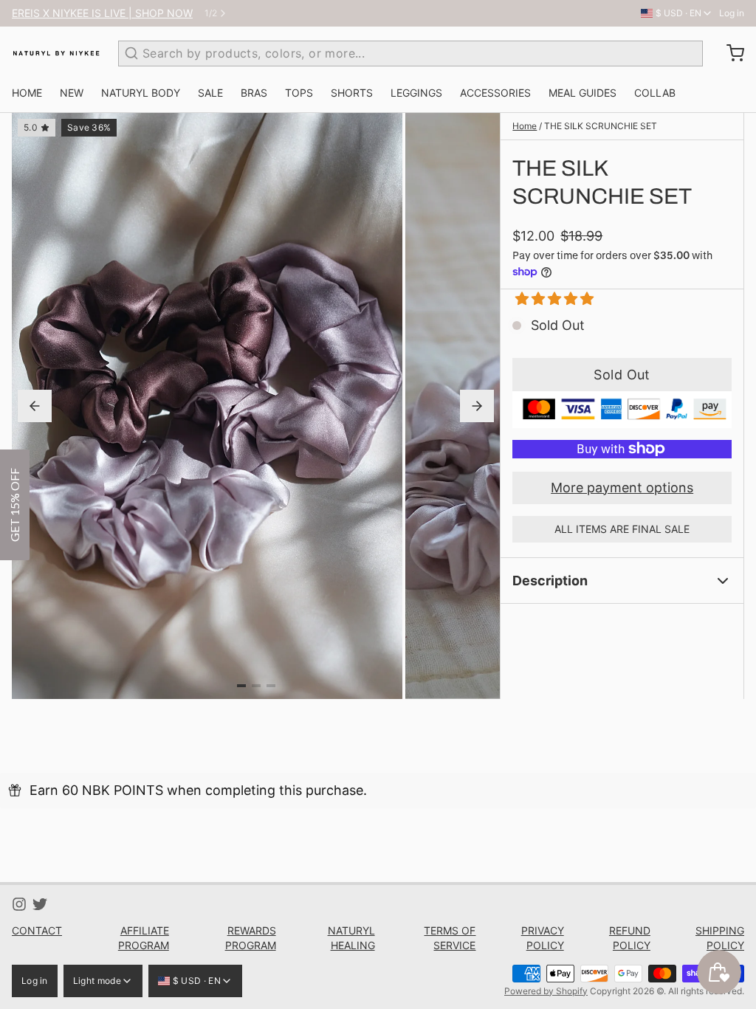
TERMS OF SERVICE (449, 937)
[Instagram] (19, 904)
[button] (549, 298)
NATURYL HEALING (351, 937)
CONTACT (37, 930)
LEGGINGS (416, 92)
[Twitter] (39, 904)
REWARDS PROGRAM (250, 937)
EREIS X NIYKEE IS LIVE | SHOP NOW (102, 13)
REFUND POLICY (629, 937)
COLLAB (655, 92)
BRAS (254, 92)
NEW (71, 92)
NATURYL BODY (140, 92)
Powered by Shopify (546, 990)
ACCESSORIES (495, 92)
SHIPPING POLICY (719, 937)
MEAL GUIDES (582, 92)
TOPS (299, 92)
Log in (731, 12)
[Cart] (729, 53)
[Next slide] (477, 406)
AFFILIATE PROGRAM (143, 937)
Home (524, 125)
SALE (210, 92)
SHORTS (352, 92)
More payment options (622, 487)
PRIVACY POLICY (542, 937)
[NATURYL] (56, 53)
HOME (27, 92)
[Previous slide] (35, 406)
